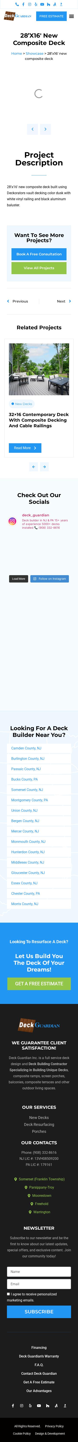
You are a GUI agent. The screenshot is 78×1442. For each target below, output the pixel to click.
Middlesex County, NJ (27, 862)
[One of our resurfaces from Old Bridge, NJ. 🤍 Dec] (55, 562)
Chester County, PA (25, 893)
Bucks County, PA (24, 779)
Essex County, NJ (24, 883)
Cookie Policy (22, 1433)
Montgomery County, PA (29, 800)
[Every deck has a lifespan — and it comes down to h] (22, 562)
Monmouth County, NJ (28, 842)
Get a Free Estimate (39, 1382)
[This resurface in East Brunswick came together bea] (55, 543)
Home (16, 53)
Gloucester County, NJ (28, 873)
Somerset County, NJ (27, 790)
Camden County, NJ (26, 748)
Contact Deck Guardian (39, 1374)
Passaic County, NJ (26, 769)
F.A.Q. (39, 1365)
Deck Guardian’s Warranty (39, 1356)
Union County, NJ (24, 810)
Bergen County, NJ (25, 821)
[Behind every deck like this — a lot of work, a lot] (22, 543)
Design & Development (50, 1433)
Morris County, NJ (24, 904)
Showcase (35, 53)
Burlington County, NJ (27, 759)
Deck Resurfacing (39, 1124)
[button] (71, 16)
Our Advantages (39, 1391)
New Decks (23, 404)
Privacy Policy (54, 1426)
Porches (39, 1131)
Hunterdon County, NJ (28, 852)
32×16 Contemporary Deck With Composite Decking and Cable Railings (39, 420)
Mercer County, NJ (25, 831)
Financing (39, 1348)
